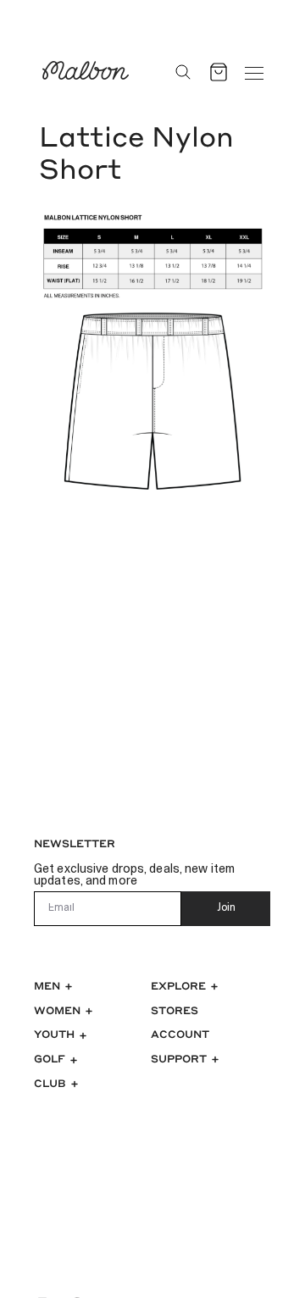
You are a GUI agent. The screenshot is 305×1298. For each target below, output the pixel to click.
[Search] (183, 72)
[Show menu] (254, 72)
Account (180, 1033)
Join (226, 908)
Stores (174, 1010)
